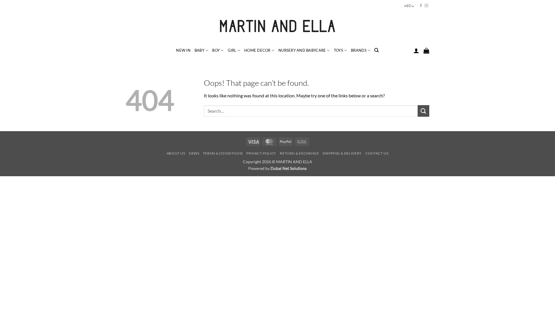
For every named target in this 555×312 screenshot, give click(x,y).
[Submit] (423, 110)
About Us (176, 153)
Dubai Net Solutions (289, 168)
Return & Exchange (299, 153)
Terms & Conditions (223, 153)
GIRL (232, 50)
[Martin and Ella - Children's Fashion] (277, 26)
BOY (216, 50)
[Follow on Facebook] (421, 6)
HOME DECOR (257, 50)
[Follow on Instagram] (426, 6)
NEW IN (183, 50)
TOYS (338, 50)
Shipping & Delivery (342, 153)
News (194, 153)
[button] (416, 50)
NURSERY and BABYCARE (302, 50)
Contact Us (376, 153)
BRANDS (359, 50)
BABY (199, 50)
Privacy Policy (261, 153)
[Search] (376, 50)
